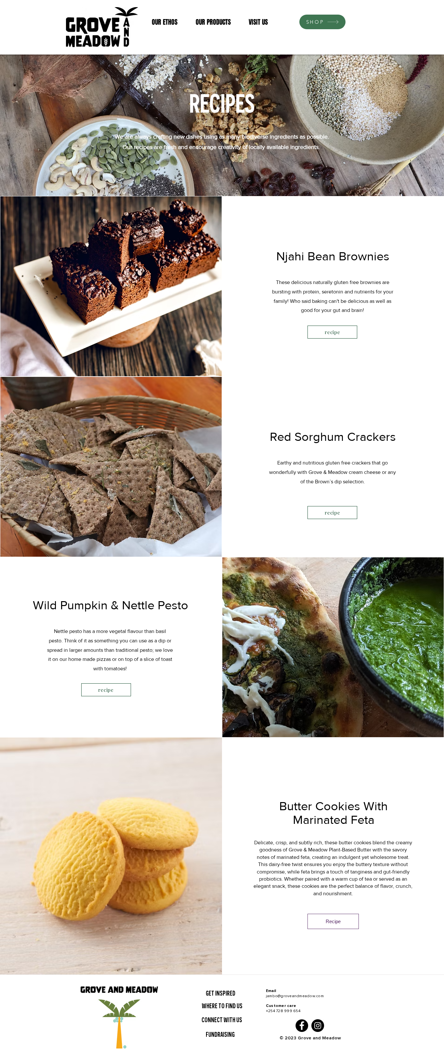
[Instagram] (317, 1025)
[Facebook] (301, 1025)
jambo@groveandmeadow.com (295, 996)
